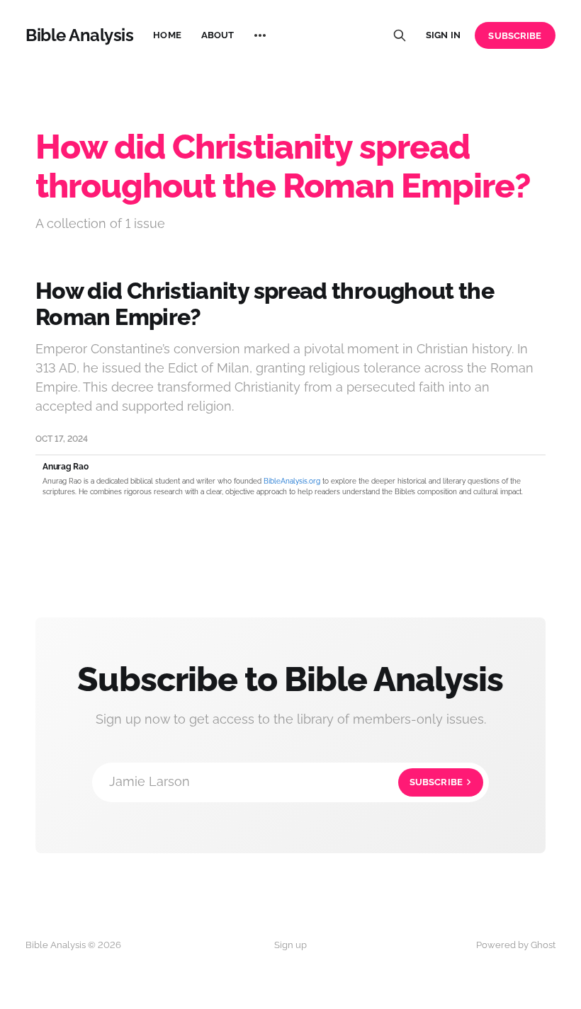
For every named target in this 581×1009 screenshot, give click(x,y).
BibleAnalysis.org (292, 481)
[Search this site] (399, 35)
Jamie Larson (286, 781)
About (218, 35)
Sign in (443, 35)
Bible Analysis (79, 35)
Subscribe (514, 35)
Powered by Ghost (515, 945)
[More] (260, 35)
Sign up (290, 945)
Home (167, 35)
